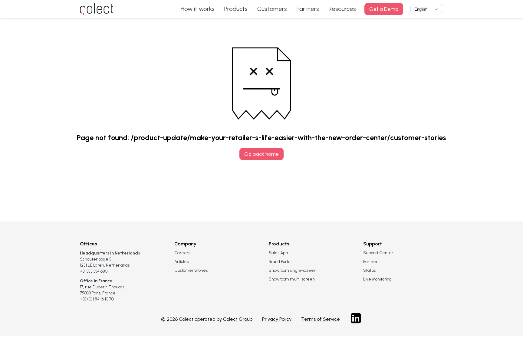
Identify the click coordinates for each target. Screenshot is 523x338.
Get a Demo (383, 9)
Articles (181, 261)
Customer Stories (191, 270)
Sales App (278, 252)
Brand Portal (280, 261)
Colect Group (237, 319)
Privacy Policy (276, 319)
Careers (182, 252)
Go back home (261, 154)
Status (369, 270)
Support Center (378, 252)
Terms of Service (320, 319)
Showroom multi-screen (292, 279)
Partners (371, 261)
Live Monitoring (377, 279)
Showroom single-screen (292, 270)
